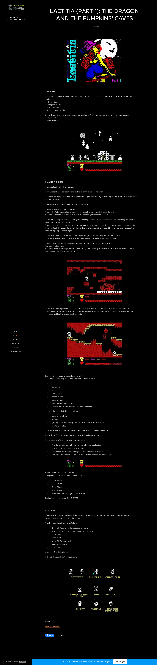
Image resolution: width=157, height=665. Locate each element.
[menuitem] (16, 331)
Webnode (22, 662)
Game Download (52, 626)
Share (51, 635)
